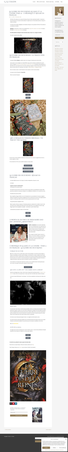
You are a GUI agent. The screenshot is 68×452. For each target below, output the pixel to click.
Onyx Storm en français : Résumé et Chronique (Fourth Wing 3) (59, 55)
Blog (61, 1)
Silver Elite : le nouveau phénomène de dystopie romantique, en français (59, 50)
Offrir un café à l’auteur (41, 1)
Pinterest (20, 347)
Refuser (54, 447)
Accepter (46, 447)
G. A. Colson (10, 2)
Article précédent (7, 429)
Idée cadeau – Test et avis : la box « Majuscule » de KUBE (59, 69)
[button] (66, 439)
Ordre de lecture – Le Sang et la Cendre (35, 67)
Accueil (34, 1)
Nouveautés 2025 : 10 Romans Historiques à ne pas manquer (59, 64)
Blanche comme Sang (49, 1)
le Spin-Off (35, 28)
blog (33, 344)
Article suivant (49, 429)
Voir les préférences (62, 447)
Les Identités (57, 1)
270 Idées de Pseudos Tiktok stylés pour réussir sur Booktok (59, 59)
